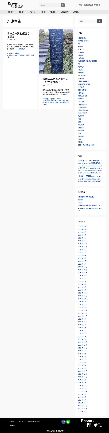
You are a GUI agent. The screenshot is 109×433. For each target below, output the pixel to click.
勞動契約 (81, 55)
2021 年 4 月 (82, 365)
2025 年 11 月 (82, 247)
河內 (83, 172)
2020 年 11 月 (82, 374)
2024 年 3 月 (82, 290)
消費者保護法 (82, 113)
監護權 (92, 176)
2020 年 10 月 (82, 377)
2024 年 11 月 (82, 270)
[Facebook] (63, 422)
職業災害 (81, 125)
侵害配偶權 (82, 38)
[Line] (68, 422)
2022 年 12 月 (82, 310)
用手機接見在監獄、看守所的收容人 (90, 205)
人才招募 (12, 425)
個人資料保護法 (83, 41)
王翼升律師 (21, 55)
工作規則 (87, 168)
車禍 (87, 181)
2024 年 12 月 (82, 267)
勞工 (83, 165)
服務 (80, 5)
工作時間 (81, 87)
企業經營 (86, 160)
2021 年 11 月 (82, 345)
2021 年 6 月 (82, 359)
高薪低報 (99, 181)
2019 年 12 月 (82, 391)
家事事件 (21, 12)
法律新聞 (81, 101)
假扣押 (80, 46)
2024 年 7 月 (82, 281)
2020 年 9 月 (82, 380)
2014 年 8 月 (82, 411)
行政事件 (53, 12)
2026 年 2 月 (82, 241)
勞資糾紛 (32, 12)
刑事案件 (43, 12)
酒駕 (93, 181)
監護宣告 (11, 53)
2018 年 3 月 (82, 397)
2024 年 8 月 (82, 278)
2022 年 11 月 (82, 313)
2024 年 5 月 (82, 284)
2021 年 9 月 (82, 351)
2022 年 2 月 (82, 336)
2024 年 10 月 (82, 273)
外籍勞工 (94, 165)
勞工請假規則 (87, 165)
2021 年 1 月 (82, 368)
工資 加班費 (82, 90)
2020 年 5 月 (82, 385)
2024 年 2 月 (82, 293)
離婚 (95, 181)
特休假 (95, 172)
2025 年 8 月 (82, 249)
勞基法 (79, 165)
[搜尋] (63, 5)
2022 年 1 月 (82, 339)
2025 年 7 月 (82, 252)
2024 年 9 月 (82, 275)
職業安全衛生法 (88, 179)
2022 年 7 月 (82, 322)
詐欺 (85, 181)
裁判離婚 (81, 130)
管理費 (79, 179)
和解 (91, 165)
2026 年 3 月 (82, 238)
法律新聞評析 (65, 12)
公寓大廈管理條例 (93, 161)
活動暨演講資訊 (88, 5)
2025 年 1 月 (82, 264)
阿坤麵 (80, 200)
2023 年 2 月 (82, 307)
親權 (98, 179)
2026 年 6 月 (82, 229)
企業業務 (81, 161)
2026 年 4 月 (82, 235)
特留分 (99, 172)
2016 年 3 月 (82, 403)
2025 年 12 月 (82, 244)
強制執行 (81, 93)
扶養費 (86, 170)
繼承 (79, 122)
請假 (79, 133)
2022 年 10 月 (82, 316)
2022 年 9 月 (82, 319)
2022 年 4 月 (82, 330)
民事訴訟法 (99, 170)
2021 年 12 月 (82, 342)
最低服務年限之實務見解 (86, 197)
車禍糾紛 (81, 136)
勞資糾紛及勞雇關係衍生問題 (87, 61)
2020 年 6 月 (82, 383)
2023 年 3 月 (82, 304)
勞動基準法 (96, 163)
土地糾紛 (81, 73)
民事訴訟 (94, 170)
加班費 (87, 163)
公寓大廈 (81, 49)
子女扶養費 (82, 75)
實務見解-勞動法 (83, 81)
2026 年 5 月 (82, 232)
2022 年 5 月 (82, 328)
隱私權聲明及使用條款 (34, 421)
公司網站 (12, 421)
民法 (16, 55)
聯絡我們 (97, 5)
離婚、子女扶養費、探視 (86, 145)
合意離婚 (81, 70)
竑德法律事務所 (98, 176)
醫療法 (80, 142)
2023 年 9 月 (82, 299)
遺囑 (79, 139)
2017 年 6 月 (82, 400)
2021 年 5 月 (82, 362)
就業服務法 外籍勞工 (85, 84)
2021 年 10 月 (82, 348)
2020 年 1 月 (82, 388)
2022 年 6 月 (82, 325)
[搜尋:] (87, 21)
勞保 (90, 163)
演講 (92, 173)
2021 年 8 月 (82, 354)
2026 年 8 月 (82, 226)
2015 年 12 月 (82, 406)
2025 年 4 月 (82, 258)
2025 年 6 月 (82, 255)
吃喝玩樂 (76, 12)
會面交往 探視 (82, 96)
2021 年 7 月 (82, 356)
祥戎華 (80, 203)
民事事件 (10, 12)
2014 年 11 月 (82, 409)
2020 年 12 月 (82, 371)
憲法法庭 (82, 170)
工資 (91, 168)
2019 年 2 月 (82, 394)
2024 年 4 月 (82, 287)
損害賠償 (90, 170)
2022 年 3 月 (82, 333)
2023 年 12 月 (82, 296)
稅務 (79, 119)
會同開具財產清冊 (49, 100)
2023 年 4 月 (82, 302)
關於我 (21, 421)
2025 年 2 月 (82, 261)
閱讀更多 (22, 49)
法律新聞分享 (82, 104)
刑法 (83, 163)
